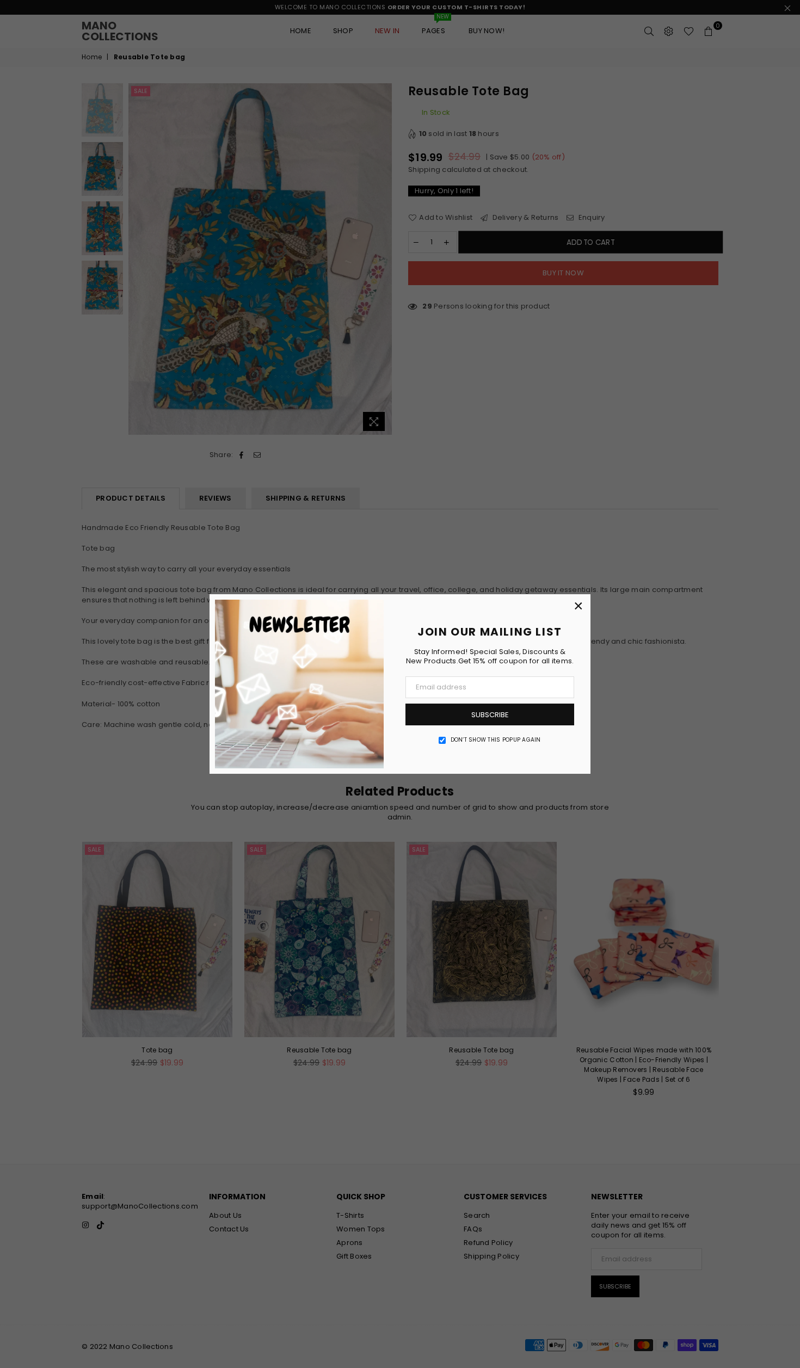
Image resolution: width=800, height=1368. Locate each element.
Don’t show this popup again (496, 740)
